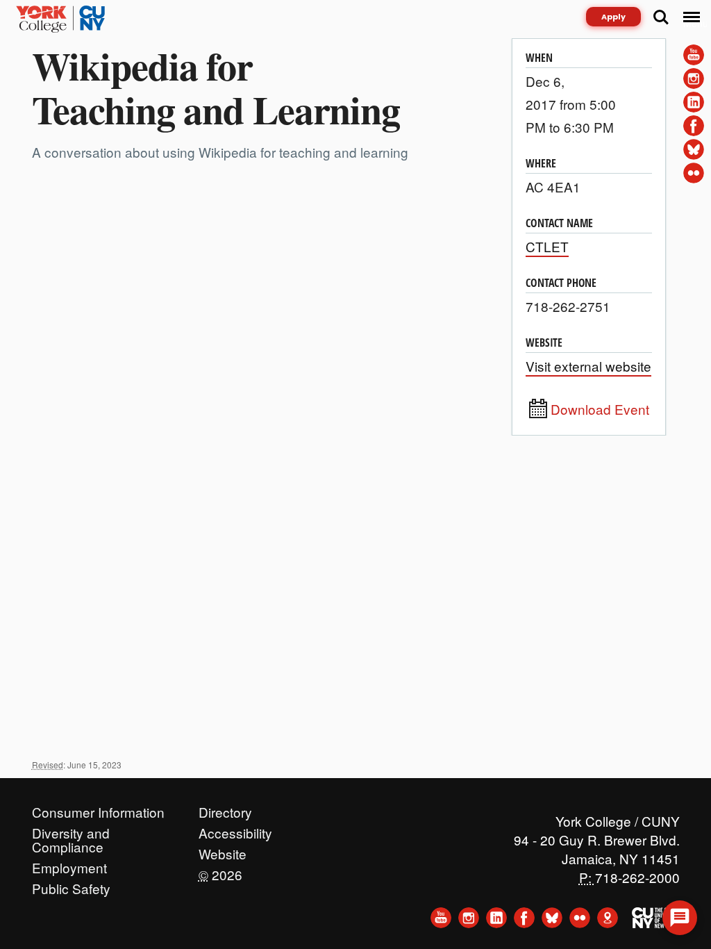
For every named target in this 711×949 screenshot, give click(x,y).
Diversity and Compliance (71, 829)
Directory (225, 808)
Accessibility (235, 829)
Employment (69, 864)
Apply (613, 16)
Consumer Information (98, 808)
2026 (220, 871)
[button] (679, 917)
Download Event (600, 409)
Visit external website (588, 365)
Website (222, 850)
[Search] (661, 17)
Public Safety (71, 885)
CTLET (547, 246)
